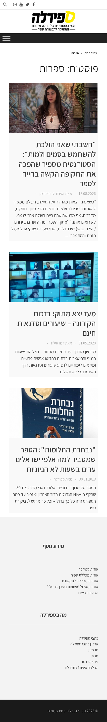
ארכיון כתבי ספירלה (84, 644)
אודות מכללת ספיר (84, 575)
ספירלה (59, 479)
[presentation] (53, 108)
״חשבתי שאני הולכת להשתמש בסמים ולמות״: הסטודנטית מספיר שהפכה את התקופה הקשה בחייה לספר (57, 164)
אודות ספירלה (88, 569)
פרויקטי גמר (89, 661)
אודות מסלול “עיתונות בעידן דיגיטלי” (72, 586)
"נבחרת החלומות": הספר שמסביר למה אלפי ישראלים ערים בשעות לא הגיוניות (55, 459)
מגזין (95, 656)
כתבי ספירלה (88, 638)
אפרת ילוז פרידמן (51, 193)
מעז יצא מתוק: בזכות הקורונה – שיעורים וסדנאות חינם (56, 323)
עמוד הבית (90, 53)
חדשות (93, 650)
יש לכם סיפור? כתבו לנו (81, 667)
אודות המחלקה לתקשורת (80, 580)
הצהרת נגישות (88, 592)
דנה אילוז (57, 343)
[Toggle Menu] (6, 38)
